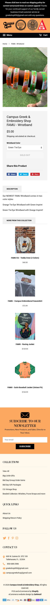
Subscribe (25, 446)
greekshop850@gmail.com (17, 568)
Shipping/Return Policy (12, 518)
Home (5, 44)
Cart (45, 35)
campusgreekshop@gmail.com (19, 573)
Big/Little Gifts (9, 476)
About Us (6, 513)
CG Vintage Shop (10, 489)
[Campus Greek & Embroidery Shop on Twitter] (4, 538)
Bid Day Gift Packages (12, 485)
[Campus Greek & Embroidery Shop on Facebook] (8, 538)
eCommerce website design (20, 594)
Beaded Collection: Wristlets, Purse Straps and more (24, 494)
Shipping (10, 136)
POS (13, 591)
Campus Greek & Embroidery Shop (24, 585)
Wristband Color (13, 143)
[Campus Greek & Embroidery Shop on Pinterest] (13, 538)
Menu (9, 35)
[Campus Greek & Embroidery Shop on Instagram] (17, 538)
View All (6, 471)
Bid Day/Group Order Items (14, 480)
